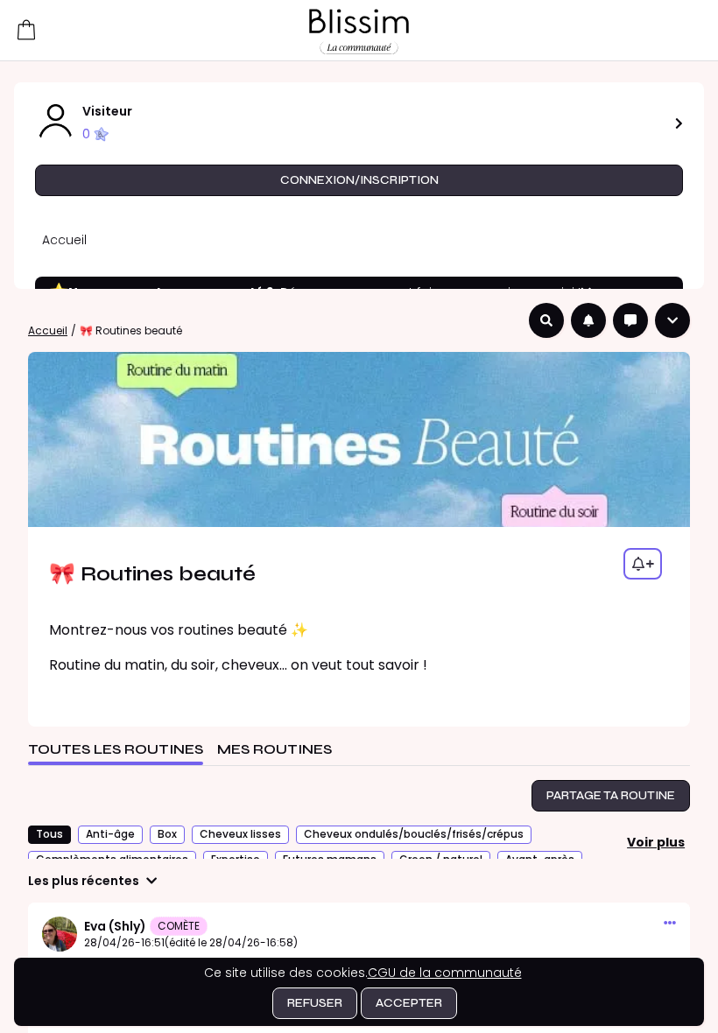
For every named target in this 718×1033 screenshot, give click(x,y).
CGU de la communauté (445, 972)
